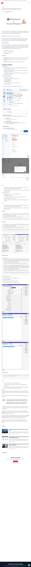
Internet (3, 7)
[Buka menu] (29, 3)
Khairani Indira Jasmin (8, 11)
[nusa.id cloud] (2, 3)
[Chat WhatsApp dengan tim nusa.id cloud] (29, 565)
